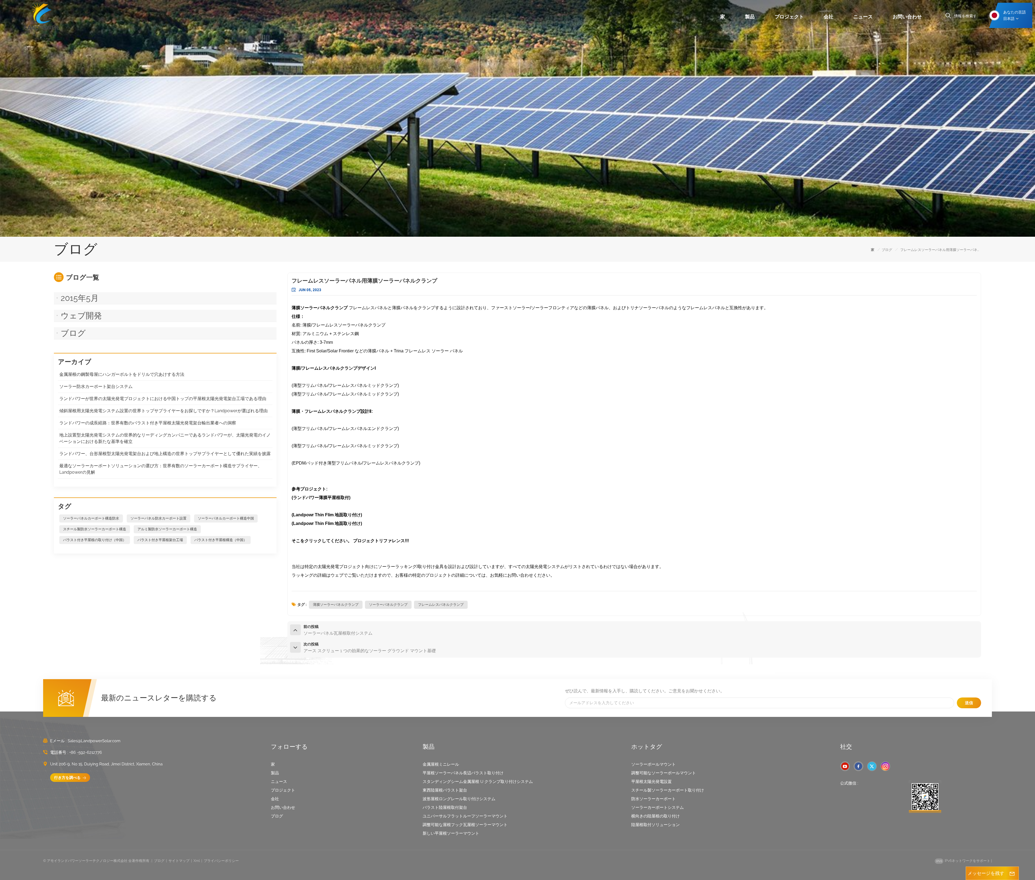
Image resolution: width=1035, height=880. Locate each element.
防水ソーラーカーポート (653, 798)
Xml (197, 861)
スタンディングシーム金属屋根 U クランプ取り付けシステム (478, 781)
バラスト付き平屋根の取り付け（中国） (94, 540)
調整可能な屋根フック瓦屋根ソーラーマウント (465, 824)
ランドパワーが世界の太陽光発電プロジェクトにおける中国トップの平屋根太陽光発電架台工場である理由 (162, 398)
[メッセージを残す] (1012, 873)
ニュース (863, 16)
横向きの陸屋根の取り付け (655, 816)
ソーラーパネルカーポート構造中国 (226, 518)
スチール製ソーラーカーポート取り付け (667, 790)
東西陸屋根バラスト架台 (445, 790)
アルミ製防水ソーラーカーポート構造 (167, 529)
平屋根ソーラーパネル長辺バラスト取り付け (463, 773)
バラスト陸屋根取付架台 (445, 807)
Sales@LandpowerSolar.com (94, 740)
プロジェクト (789, 16)
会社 (828, 16)
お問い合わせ (907, 16)
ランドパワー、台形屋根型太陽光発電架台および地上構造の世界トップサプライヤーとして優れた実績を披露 (165, 453)
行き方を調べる (67, 777)
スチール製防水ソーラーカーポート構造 (94, 529)
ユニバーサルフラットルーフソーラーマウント (465, 816)
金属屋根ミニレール (441, 764)
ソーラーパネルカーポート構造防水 (91, 518)
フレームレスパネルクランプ (441, 605)
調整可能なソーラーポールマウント (663, 773)
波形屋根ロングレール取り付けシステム (459, 798)
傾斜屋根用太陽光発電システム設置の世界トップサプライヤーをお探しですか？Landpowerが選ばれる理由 (163, 410)
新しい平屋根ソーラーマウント (451, 833)
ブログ (887, 250)
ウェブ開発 (81, 315)
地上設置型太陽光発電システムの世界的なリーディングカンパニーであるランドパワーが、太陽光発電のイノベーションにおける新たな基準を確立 (165, 438)
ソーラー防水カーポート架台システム (96, 386)
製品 (750, 16)
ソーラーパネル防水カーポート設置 (158, 518)
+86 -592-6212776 (85, 752)
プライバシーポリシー (221, 861)
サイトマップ (178, 861)
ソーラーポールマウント (653, 764)
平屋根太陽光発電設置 (651, 781)
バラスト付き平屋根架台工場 (160, 540)
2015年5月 (80, 298)
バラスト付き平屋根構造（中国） (220, 540)
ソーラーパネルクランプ (388, 605)
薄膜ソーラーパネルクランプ (335, 605)
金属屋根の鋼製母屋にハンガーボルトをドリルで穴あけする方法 (121, 374)
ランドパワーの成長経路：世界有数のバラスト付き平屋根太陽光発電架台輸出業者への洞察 (147, 422)
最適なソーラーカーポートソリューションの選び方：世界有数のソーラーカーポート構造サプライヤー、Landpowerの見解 (160, 469)
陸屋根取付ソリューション (655, 824)
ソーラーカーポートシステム (657, 807)
